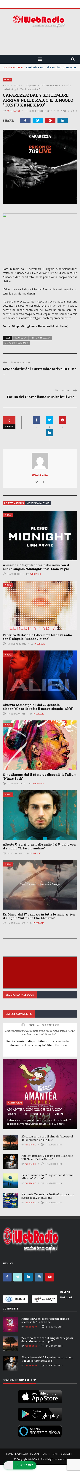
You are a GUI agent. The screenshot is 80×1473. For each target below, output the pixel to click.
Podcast (35, 1453)
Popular (66, 1297)
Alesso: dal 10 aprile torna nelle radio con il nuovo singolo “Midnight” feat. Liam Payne (36, 567)
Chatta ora (25, 1465)
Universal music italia (16, 342)
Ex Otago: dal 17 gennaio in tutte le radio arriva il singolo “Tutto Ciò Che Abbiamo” (39, 916)
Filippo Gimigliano (40, 337)
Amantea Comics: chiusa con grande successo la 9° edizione (36, 1111)
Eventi (46, 1453)
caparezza (20, 337)
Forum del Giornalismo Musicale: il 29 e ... (42, 397)
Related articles (14, 503)
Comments (10, 1308)
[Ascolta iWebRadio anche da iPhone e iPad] (40, 1396)
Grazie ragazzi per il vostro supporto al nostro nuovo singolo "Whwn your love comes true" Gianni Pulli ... (40, 1032)
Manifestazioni (15, 1103)
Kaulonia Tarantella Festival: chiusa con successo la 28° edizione (47, 1196)
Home (9, 1453)
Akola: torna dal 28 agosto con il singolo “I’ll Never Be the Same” (47, 1157)
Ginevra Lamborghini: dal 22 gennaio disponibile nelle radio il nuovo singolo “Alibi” (38, 707)
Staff (55, 1453)
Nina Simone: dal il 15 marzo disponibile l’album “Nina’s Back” (39, 776)
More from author (38, 503)
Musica (7, 80)
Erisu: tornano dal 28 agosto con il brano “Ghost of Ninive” (47, 1176)
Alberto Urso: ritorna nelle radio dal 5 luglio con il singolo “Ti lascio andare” (39, 846)
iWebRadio (13, 111)
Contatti (66, 1453)
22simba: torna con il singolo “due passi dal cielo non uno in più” (47, 1138)
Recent (65, 1291)
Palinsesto (21, 1453)
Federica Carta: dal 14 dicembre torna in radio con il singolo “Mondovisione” (37, 637)
